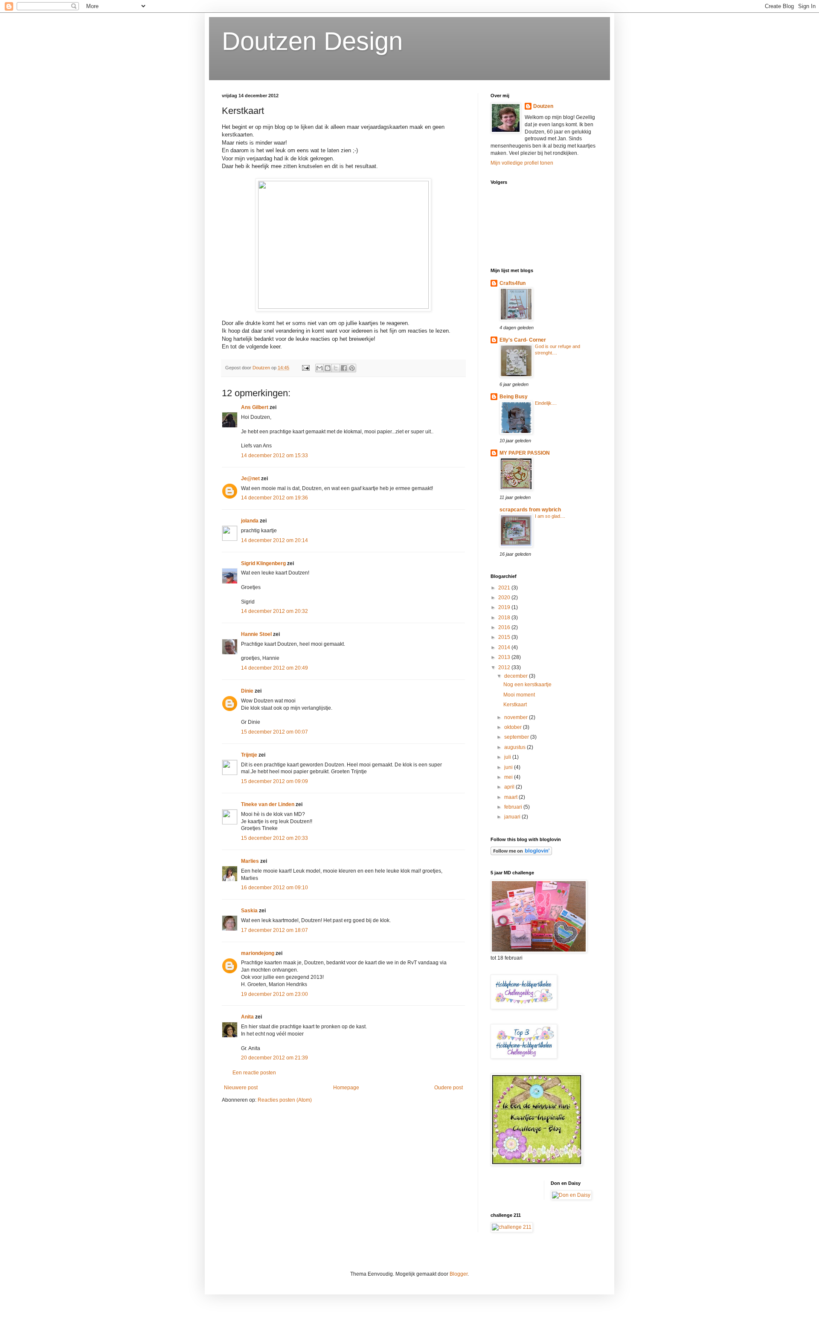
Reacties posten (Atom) (285, 1100)
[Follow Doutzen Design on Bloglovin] (521, 853)
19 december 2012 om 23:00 (274, 994)
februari (513, 807)
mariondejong (257, 953)
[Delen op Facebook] (344, 368)
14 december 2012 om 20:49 (274, 668)
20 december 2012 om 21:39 (274, 1058)
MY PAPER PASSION (525, 453)
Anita (247, 1017)
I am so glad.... (550, 516)
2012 (504, 667)
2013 (504, 657)
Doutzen (543, 106)
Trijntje (249, 755)
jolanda (249, 521)
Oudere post (448, 1088)
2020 (504, 598)
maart (511, 797)
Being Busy (514, 397)
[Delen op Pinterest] (352, 368)
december (516, 676)
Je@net (250, 479)
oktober (513, 727)
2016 (504, 627)
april (510, 787)
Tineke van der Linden (267, 804)
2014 (504, 647)
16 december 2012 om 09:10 (274, 888)
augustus (515, 747)
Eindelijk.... (546, 403)
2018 (504, 618)
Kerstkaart (515, 705)
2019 (504, 607)
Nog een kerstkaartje (527, 685)
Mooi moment (519, 695)
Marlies (250, 861)
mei (509, 777)
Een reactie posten (254, 1073)
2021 (504, 588)
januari (513, 817)
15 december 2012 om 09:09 (274, 781)
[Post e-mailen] (305, 367)
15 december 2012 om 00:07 (274, 732)
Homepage (346, 1088)
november (516, 717)
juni (509, 767)
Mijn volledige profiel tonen (522, 163)
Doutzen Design (312, 41)
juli (508, 757)
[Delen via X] (335, 368)
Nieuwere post (241, 1088)
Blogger (459, 1274)
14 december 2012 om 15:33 (274, 455)
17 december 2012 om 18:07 (274, 930)
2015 (504, 637)
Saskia (249, 911)
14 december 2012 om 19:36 (274, 498)
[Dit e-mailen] (319, 368)
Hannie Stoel (256, 634)
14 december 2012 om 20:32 (274, 611)
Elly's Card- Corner (523, 340)
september (517, 737)
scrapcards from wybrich (530, 510)
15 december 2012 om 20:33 (274, 838)
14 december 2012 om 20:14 (274, 540)
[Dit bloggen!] (327, 368)
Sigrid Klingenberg (263, 563)
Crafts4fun (513, 283)
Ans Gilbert (255, 407)
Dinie (247, 691)
